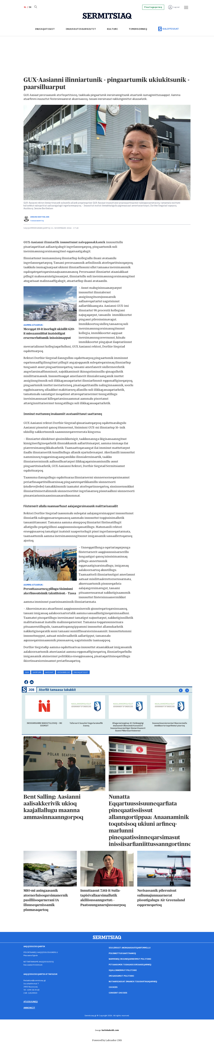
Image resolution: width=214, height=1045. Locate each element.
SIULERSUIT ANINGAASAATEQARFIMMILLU (130, 947)
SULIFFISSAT (170, 28)
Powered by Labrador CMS (107, 1040)
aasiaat (49, 672)
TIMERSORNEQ (138, 28)
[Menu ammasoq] (185, 7)
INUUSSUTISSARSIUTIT (81, 28)
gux (27, 672)
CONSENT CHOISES (118, 993)
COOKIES (113, 987)
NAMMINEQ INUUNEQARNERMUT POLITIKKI (130, 959)
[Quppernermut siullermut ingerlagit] (107, 16)
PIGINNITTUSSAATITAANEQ (122, 953)
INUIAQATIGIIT (45, 28)
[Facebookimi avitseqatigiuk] (26, 682)
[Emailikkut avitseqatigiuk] (31, 682)
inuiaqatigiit (80, 672)
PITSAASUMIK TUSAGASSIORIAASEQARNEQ (130, 964)
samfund (37, 672)
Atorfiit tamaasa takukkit (57, 689)
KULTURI (112, 28)
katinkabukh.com (110, 1030)
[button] (180, 690)
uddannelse (63, 672)
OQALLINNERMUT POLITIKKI (123, 970)
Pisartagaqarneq (153, 7)
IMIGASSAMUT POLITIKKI (121, 976)
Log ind (176, 7)
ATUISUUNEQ (30, 1001)
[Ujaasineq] (35, 7)
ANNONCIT (29, 1007)
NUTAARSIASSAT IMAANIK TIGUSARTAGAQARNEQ (133, 981)
